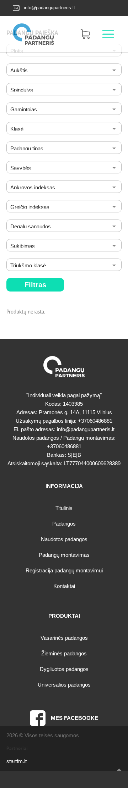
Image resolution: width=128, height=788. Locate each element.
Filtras (35, 285)
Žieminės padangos (64, 653)
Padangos (64, 524)
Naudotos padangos (64, 539)
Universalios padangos (64, 685)
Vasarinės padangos (64, 638)
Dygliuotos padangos (64, 669)
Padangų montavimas (64, 555)
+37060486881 (95, 421)
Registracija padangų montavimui (64, 570)
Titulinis (64, 508)
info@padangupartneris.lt (49, 7)
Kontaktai (64, 586)
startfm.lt (16, 761)
